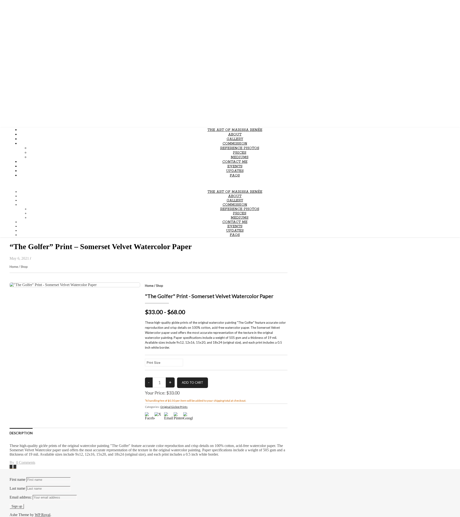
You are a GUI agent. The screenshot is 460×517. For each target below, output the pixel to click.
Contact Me (234, 162)
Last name (17, 488)
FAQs (235, 175)
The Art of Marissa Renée (234, 130)
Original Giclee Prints (174, 407)
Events (234, 166)
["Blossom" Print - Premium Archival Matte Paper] (11, 467)
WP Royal (42, 515)
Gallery (235, 139)
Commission (235, 143)
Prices (239, 153)
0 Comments (25, 462)
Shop (24, 267)
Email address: (21, 497)
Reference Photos (239, 148)
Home (14, 267)
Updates (235, 171)
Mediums (239, 157)
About (235, 134)
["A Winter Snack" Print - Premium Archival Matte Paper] (14, 467)
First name (17, 479)
